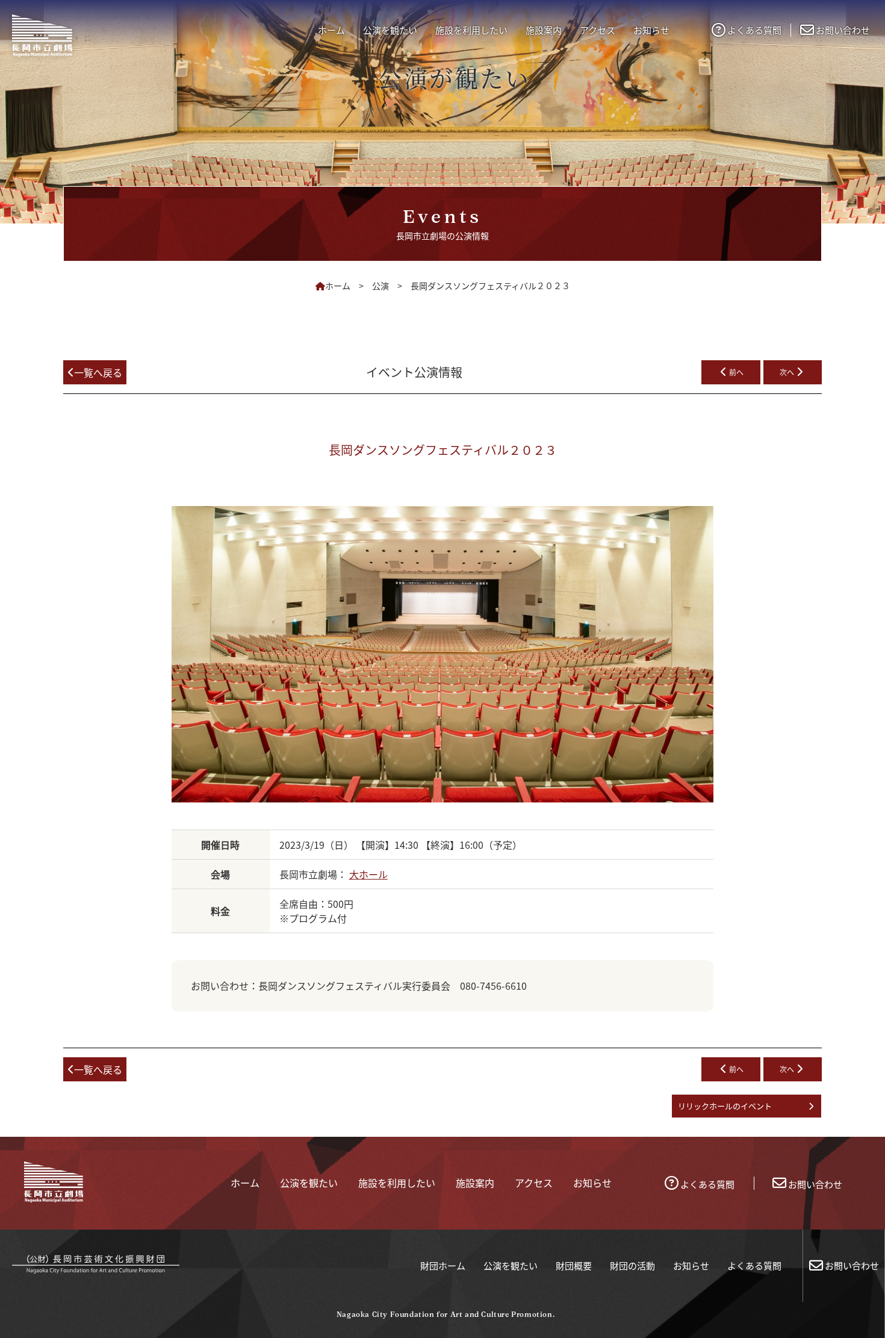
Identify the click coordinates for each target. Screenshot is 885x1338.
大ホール (368, 874)
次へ (787, 372)
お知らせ (691, 1265)
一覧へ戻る (98, 372)
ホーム (331, 29)
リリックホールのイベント (725, 1105)
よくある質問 (754, 29)
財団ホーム (442, 1265)
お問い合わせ (843, 29)
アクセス (597, 29)
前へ (736, 372)
